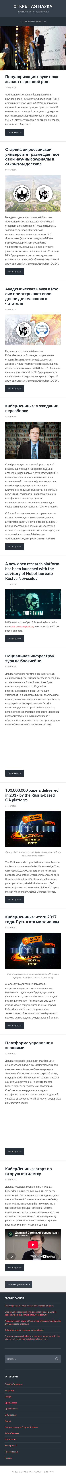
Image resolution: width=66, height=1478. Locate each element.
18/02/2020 (11, 87)
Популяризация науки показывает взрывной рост (32, 79)
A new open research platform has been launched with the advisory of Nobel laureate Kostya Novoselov (32, 571)
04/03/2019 (11, 309)
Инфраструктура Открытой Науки (21, 1427)
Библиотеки (10, 1415)
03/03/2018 (11, 667)
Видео (8, 1421)
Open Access (11, 1402)
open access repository (22, 626)
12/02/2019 (11, 417)
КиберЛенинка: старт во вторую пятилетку (28, 1171)
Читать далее (14, 132)
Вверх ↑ (49, 1471)
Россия (8, 1458)
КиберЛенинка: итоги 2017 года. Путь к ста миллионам (32, 919)
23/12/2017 (11, 928)
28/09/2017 (11, 1053)
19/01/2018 (11, 806)
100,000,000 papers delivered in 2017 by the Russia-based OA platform (32, 795)
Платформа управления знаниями (29, 1045)
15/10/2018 (11, 584)
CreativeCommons (14, 1384)
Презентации (11, 1451)
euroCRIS (9, 1390)
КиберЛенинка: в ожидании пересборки (31, 408)
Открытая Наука (33, 6)
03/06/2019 (11, 170)
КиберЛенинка (12, 1433)
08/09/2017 (11, 1179)
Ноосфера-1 (11, 1445)
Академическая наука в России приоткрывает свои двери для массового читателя (32, 296)
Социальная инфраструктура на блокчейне (30, 658)
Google (8, 1396)
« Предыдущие (19, 1284)
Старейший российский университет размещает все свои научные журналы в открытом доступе (32, 156)
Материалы (10, 1439)
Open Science (11, 1408)
